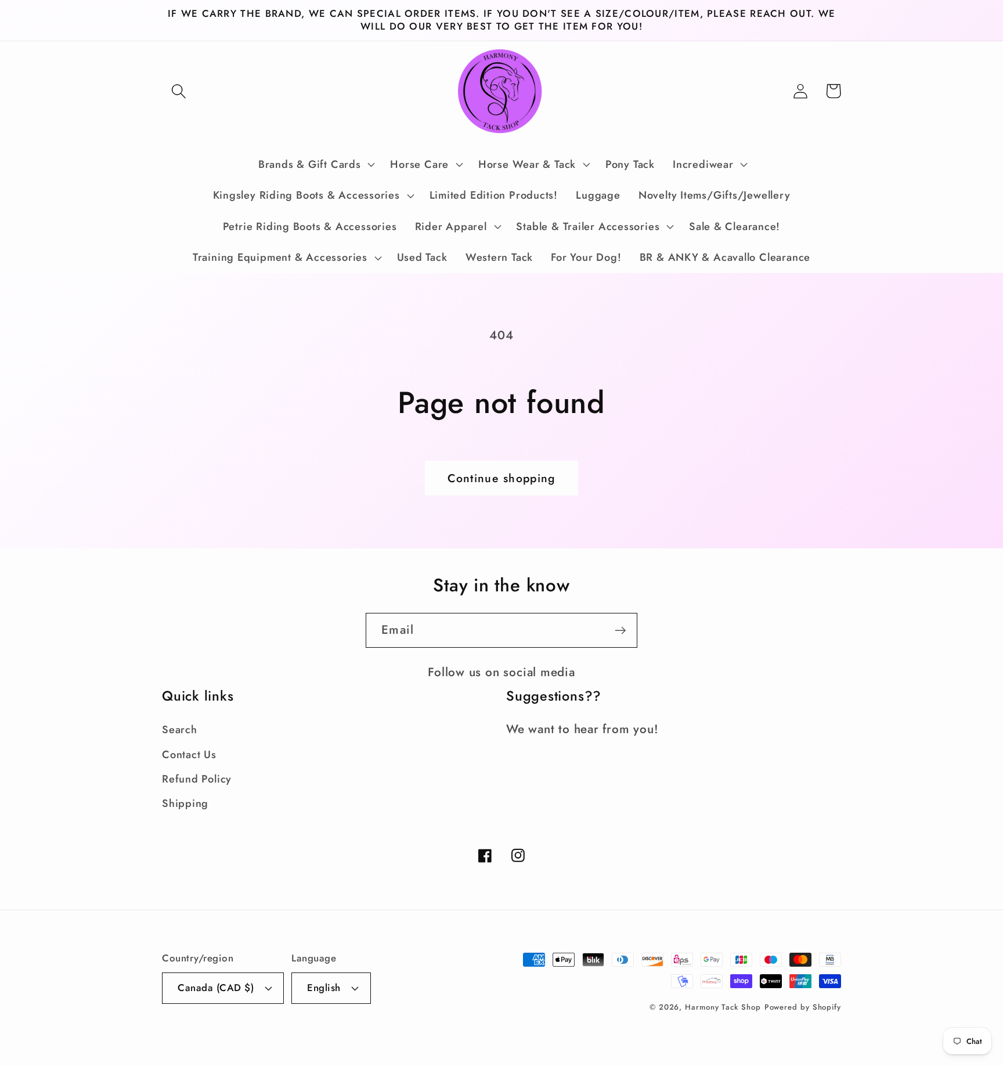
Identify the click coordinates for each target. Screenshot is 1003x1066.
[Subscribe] (620, 630)
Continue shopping (501, 478)
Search (179, 729)
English (324, 988)
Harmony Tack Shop (722, 1007)
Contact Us (189, 754)
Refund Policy (197, 779)
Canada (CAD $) (216, 988)
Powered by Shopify (802, 1007)
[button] (178, 90)
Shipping (185, 803)
